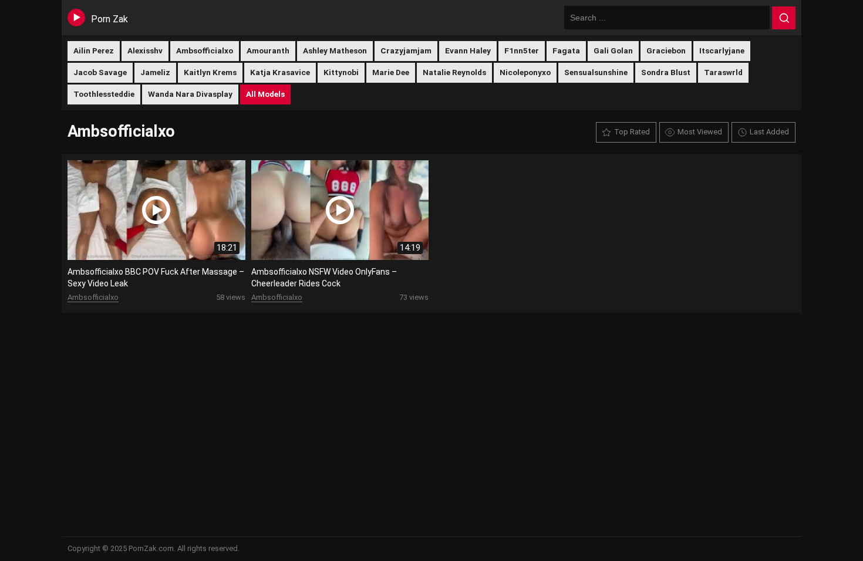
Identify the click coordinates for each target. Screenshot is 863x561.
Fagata (566, 50)
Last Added (769, 131)
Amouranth (268, 50)
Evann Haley (468, 50)
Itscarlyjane (721, 50)
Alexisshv (145, 50)
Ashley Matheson (335, 50)
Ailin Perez (93, 50)
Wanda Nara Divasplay (190, 94)
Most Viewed (699, 131)
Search (783, 18)
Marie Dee (390, 72)
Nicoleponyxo (525, 72)
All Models (265, 94)
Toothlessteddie (103, 94)
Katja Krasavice (280, 72)
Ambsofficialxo (204, 50)
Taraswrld (723, 72)
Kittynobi (341, 72)
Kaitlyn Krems (210, 72)
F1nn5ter (521, 50)
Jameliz (155, 72)
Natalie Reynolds (454, 72)
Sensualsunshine (596, 72)
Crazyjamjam (406, 50)
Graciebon (666, 50)
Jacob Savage (100, 72)
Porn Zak (109, 19)
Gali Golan (613, 50)
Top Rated (632, 131)
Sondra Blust (665, 72)
